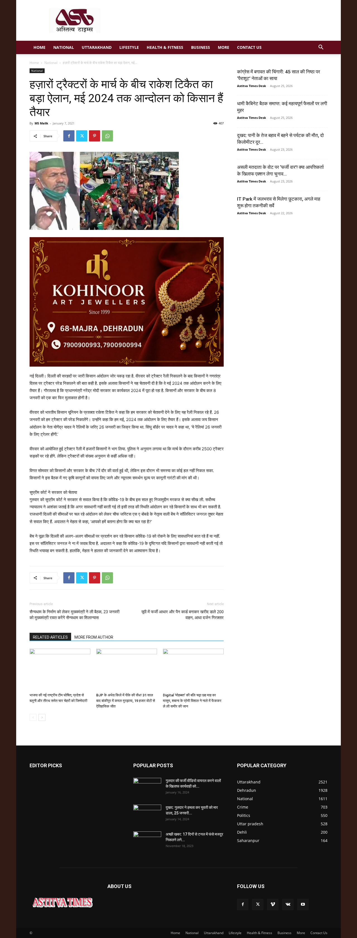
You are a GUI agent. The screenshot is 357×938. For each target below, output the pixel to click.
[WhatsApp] (107, 135)
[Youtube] (302, 904)
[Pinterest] (94, 135)
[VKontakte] (287, 904)
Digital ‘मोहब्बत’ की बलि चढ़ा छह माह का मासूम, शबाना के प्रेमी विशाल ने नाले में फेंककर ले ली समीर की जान (192, 700)
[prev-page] (33, 717)
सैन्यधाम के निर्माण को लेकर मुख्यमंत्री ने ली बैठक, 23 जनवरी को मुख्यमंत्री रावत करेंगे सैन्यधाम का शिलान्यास (74, 614)
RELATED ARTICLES (50, 637)
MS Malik (41, 123)
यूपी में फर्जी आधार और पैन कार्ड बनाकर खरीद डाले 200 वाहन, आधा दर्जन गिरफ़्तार (182, 614)
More (223, 47)
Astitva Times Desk (251, 86)
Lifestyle (129, 47)
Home (39, 47)
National (63, 47)
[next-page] (41, 717)
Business (200, 47)
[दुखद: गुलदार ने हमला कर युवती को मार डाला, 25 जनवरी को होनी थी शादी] (147, 814)
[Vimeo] (272, 904)
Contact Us (249, 47)
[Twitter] (81, 135)
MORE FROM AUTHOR (93, 637)
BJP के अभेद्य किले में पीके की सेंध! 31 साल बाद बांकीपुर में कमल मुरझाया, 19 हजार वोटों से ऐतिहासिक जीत (125, 700)
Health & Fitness (165, 47)
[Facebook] (68, 135)
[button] (320, 47)
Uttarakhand (97, 47)
